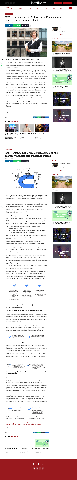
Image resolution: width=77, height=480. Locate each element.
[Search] (68, 7)
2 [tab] (61, 34)
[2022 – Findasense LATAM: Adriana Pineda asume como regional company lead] (27, 42)
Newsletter (58, 2)
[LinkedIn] (2, 71)
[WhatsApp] (2, 65)
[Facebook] (2, 62)
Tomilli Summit (67, 2)
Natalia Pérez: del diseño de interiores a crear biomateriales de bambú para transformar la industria (63, 70)
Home (7, 7)
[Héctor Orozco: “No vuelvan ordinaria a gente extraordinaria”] (55, 29)
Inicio (6, 10)
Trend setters (30, 7)
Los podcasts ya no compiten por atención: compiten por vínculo (62, 87)
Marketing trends (12, 7)
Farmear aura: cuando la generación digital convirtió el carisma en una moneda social (41, 135)
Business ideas (62, 7)
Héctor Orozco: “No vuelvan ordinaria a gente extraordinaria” (65, 29)
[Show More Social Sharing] (30, 25)
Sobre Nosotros (38, 472)
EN (70, 7)
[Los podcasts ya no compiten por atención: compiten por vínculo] (62, 79)
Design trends (54, 7)
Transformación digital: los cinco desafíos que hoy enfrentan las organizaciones (27, 450)
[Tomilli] (38, 3)
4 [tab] (63, 34)
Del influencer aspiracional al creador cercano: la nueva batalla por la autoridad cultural (27, 135)
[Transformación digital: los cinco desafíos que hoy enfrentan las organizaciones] (27, 443)
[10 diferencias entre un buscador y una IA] (62, 46)
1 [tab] (60, 34)
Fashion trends (46, 7)
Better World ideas (38, 7)
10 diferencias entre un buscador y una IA (63, 54)
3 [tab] (62, 34)
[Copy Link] (2, 68)
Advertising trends (21, 7)
